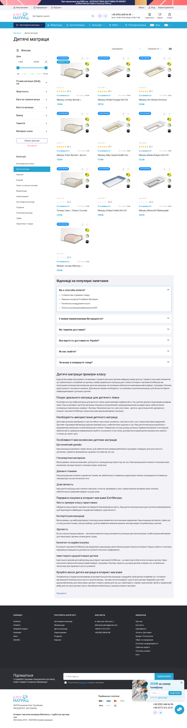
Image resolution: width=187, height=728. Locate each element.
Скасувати (32, 146)
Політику (82, 682)
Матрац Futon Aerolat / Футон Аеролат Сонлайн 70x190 (71, 155)
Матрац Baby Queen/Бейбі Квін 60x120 (113, 155)
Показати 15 (153, 49)
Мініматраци (56, 25)
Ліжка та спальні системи (27, 185)
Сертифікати (141, 629)
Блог (138, 655)
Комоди (19, 180)
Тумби (18, 218)
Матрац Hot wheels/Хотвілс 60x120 (153, 99)
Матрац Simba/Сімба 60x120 (112, 210)
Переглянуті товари (24, 224)
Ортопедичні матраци (29, 25)
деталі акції (162, 697)
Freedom (17, 625)
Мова (141, 7)
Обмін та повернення (144, 640)
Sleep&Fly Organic (20, 629)
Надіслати (175, 693)
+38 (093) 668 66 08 (102, 632)
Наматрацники (22, 196)
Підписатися (164, 676)
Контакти (140, 625)
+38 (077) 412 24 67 (102, 629)
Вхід (153, 7)
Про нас (139, 621)
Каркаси (19, 175)
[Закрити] (181, 682)
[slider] (18, 67)
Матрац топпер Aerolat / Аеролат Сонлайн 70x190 (69, 99)
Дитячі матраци (77, 25)
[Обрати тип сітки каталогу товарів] (170, 49)
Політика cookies (143, 651)
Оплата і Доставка (143, 632)
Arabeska (17, 632)
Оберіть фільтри (31, 141)
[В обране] (87, 58)
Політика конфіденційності (147, 644)
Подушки (20, 207)
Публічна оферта (143, 647)
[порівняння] (82, 58)
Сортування (117, 49)
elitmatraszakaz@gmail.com (106, 625)
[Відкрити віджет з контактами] (179, 709)
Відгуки (57, 7)
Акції (158, 25)
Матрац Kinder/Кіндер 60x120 (113, 99)
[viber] (100, 16)
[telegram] (105, 16)
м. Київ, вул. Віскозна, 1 (104, 621)
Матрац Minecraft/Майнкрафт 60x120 (154, 210)
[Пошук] (93, 16)
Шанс (15, 636)
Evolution (17, 621)
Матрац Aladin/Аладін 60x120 (154, 155)
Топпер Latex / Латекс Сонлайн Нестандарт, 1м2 (72, 210)
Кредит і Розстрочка (144, 636)
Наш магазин (22, 7)
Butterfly (16, 640)
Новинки (173, 25)
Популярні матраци (137, 25)
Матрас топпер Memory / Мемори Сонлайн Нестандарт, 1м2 (72, 266)
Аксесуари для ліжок (25, 164)
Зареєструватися (166, 7)
